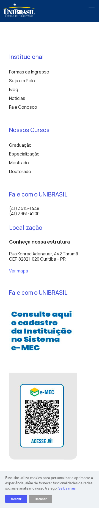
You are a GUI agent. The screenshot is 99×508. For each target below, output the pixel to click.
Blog (13, 89)
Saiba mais (67, 488)
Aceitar (16, 499)
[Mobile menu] (91, 8)
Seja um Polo (22, 81)
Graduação (20, 145)
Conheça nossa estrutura (39, 241)
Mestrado (19, 163)
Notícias (17, 98)
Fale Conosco (23, 107)
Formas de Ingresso (29, 72)
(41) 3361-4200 (24, 214)
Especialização (24, 154)
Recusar (41, 499)
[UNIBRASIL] (19, 10)
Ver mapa (18, 271)
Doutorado (20, 171)
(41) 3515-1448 (24, 208)
